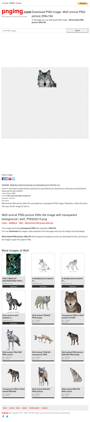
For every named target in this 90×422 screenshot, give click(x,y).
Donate (24, 408)
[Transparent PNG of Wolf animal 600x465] (13, 375)
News (18, 408)
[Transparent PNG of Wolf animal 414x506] (73, 302)
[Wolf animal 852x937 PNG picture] (43, 375)
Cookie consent (34, 408)
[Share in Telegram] (6, 178)
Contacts (44, 408)
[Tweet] (13, 178)
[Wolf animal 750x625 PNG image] (43, 302)
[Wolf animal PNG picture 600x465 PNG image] (73, 338)
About (5, 408)
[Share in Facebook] (3, 178)
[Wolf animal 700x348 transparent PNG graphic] (43, 338)
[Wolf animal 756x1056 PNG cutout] (13, 338)
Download (13, 286)
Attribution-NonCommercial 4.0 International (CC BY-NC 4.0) (35, 185)
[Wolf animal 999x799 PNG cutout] (73, 375)
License (11, 408)
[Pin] (10, 178)
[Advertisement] (45, 51)
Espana (18, 3)
